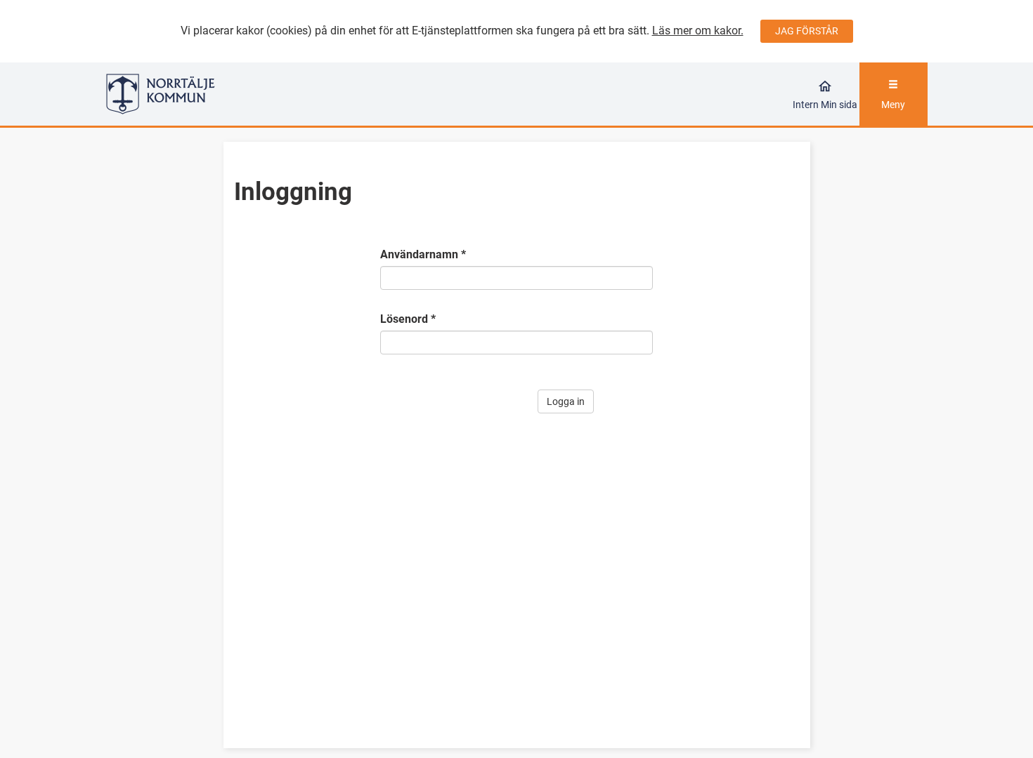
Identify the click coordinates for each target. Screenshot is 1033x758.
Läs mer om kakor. (697, 30)
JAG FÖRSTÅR (806, 30)
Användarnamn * (423, 254)
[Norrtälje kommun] (208, 94)
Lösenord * (408, 319)
